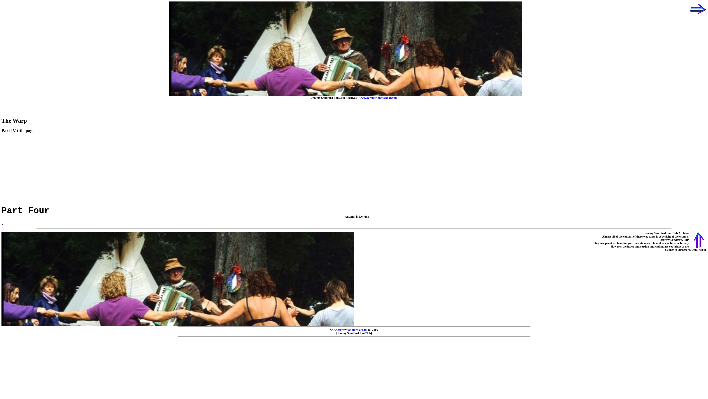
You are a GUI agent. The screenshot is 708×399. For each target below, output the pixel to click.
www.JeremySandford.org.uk (378, 97)
